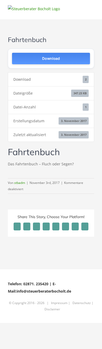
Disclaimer (52, 309)
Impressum (59, 303)
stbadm (19, 183)
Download (51, 58)
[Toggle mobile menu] (92, 11)
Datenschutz (81, 303)
